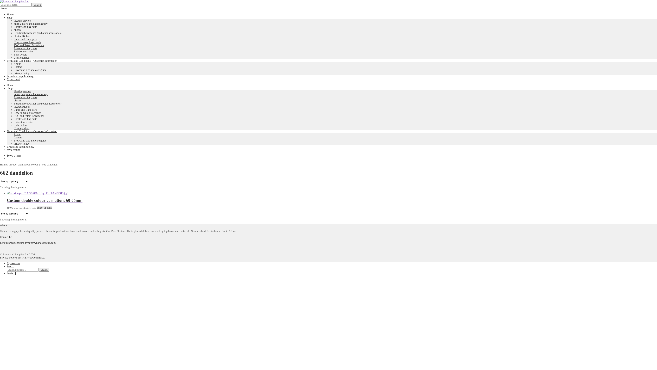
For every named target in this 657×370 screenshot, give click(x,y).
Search (37, 5)
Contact (18, 66)
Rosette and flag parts (25, 26)
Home (10, 14)
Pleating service (22, 20)
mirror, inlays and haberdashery (31, 23)
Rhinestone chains (23, 51)
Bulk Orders (20, 54)
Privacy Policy (21, 73)
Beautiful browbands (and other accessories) (37, 33)
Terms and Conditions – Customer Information (32, 60)
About (17, 63)
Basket (11, 273)
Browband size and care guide (30, 70)
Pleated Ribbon (22, 36)
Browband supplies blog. (20, 76)
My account (13, 79)
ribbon (17, 29)
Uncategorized (21, 57)
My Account (13, 263)
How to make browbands (27, 42)
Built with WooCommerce (30, 257)
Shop (9, 17)
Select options (44, 207)
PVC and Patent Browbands (29, 45)
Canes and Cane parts (25, 39)
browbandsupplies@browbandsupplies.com (32, 242)
